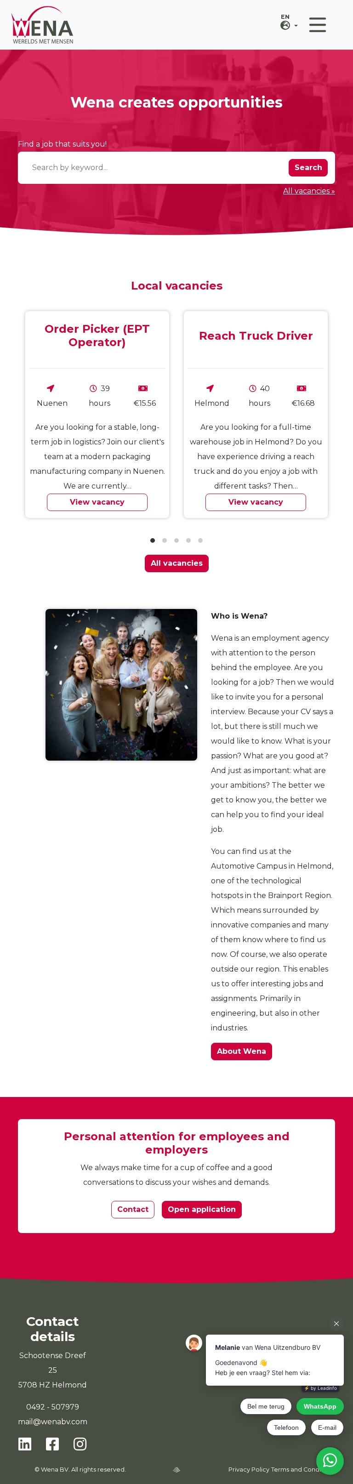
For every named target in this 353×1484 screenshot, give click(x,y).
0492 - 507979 (52, 1407)
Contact (132, 1209)
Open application (202, 1209)
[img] (176, 1469)
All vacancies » (309, 191)
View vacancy (97, 502)
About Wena (241, 1051)
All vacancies (177, 563)
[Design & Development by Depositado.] (176, 1469)
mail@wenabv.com (52, 1421)
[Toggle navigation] (317, 24)
